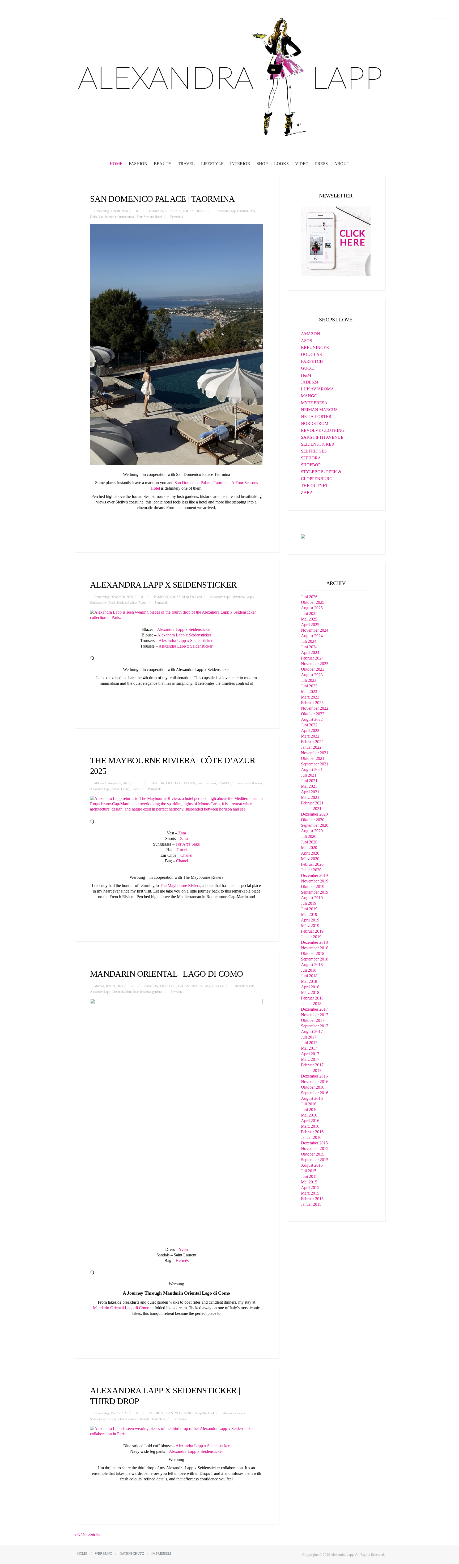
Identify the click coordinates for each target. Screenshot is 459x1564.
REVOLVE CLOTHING (323, 430)
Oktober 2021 (312, 758)
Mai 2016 (309, 1115)
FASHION (138, 163)
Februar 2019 (312, 931)
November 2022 (314, 708)
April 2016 (310, 1120)
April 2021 (310, 792)
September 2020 (314, 825)
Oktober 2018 (312, 953)
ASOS (306, 340)
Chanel (135, 789)
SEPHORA (311, 458)
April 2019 (310, 920)
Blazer (142, 603)
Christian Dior (246, 211)
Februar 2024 (312, 658)
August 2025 (312, 608)
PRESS (321, 163)
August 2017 (312, 1031)
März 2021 (310, 797)
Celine (125, 789)
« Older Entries (87, 1534)
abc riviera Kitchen (250, 783)
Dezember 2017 (314, 1009)
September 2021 (314, 764)
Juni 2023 (309, 686)
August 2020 (312, 831)
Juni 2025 (309, 613)
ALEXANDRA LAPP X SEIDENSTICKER (163, 584)
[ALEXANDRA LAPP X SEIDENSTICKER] (176, 615)
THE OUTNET (314, 485)
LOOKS (281, 163)
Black (112, 603)
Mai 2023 (309, 691)
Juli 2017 (308, 1037)
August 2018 (312, 964)
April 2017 (310, 1054)
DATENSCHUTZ (132, 1554)
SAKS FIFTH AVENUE (322, 437)
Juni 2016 (309, 1109)
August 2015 (312, 1165)
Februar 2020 (312, 864)
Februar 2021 (312, 803)
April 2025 (310, 624)
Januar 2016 (311, 1137)
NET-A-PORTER (316, 416)
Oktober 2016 (312, 1087)
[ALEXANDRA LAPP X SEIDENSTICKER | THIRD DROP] (176, 1431)
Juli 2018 (308, 970)
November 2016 (314, 1081)
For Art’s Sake (188, 844)
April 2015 (310, 1187)
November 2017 (314, 1014)
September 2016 (314, 1093)
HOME (116, 163)
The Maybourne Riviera (180, 885)
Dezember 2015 (314, 1143)
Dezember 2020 (314, 814)
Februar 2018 (312, 998)
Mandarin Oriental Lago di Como (121, 1308)
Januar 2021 (311, 808)
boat (136, 992)
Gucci (182, 849)
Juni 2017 (309, 1042)
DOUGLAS (311, 354)
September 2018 (314, 959)
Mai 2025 (309, 619)
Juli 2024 (308, 641)
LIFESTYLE (212, 163)
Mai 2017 (309, 1048)
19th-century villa (243, 986)
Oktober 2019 (312, 886)
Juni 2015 (309, 1176)
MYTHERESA (314, 402)
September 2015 (314, 1159)
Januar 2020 (311, 870)
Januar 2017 (311, 1070)
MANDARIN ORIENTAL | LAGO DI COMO (166, 974)
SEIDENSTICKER (317, 444)
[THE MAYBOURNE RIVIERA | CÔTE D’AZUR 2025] (176, 804)
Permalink (176, 217)
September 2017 (314, 1026)
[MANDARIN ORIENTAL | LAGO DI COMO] (176, 1119)
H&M (306, 375)
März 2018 (310, 992)
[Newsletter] (336, 241)
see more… (176, 520)
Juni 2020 (309, 842)
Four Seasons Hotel (149, 217)
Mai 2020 (309, 847)
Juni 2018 (309, 975)
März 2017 (310, 1059)
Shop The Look (192, 597)
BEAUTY (163, 163)
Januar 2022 (311, 747)
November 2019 (314, 881)
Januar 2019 (311, 936)
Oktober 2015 (312, 1154)
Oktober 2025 (312, 602)
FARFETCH (312, 361)
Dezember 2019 (314, 875)
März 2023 (310, 697)
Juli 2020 (308, 836)
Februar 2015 (312, 1198)
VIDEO (302, 163)
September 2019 (314, 892)
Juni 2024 (309, 647)
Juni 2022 (309, 725)
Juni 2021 (309, 780)
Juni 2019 (309, 909)
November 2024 (314, 630)
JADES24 (309, 382)
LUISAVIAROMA (317, 389)
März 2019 (310, 925)
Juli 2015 (308, 1171)
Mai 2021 (309, 786)
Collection (158, 1419)
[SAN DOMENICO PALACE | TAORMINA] (176, 344)
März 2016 (310, 1126)
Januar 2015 (311, 1204)
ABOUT (341, 163)
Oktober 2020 (312, 819)
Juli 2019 (308, 903)
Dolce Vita (96, 217)
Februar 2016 (312, 1132)
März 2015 (310, 1193)
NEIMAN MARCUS (319, 409)
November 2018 (314, 948)
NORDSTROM (314, 423)
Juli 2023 (308, 680)
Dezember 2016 (314, 1076)
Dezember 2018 (314, 942)
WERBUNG (103, 1554)
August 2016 (312, 1098)
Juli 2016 (308, 1104)
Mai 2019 (309, 914)
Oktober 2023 (312, 669)
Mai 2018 (309, 981)
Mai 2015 (309, 1182)
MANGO (309, 396)
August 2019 (312, 897)
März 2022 (310, 736)
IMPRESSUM (161, 1554)
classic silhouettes (139, 1419)
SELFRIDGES (314, 451)
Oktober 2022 (312, 714)
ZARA (307, 492)
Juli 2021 (308, 775)
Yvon (183, 1249)
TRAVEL (186, 163)
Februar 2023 (312, 702)
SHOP (262, 163)
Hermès (182, 1260)
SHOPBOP (311, 465)
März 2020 (310, 858)
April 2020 (310, 853)
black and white (127, 603)
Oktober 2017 (312, 1020)
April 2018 (310, 987)
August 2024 (312, 636)
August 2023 (312, 675)
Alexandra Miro (122, 992)
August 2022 (312, 719)
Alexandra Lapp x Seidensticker (184, 629)
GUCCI (307, 368)
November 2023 (314, 663)
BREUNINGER (315, 347)
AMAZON (310, 333)
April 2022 (310, 730)
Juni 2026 (309, 596)
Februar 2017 (312, 1065)
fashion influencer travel (120, 217)
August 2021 (312, 769)
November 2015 (314, 1148)
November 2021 (314, 753)
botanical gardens (151, 992)
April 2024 (310, 652)
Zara (182, 833)
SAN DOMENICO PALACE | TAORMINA (162, 199)
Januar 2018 (311, 1003)
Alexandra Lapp (225, 211)
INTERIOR (240, 163)
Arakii (116, 789)
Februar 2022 (312, 741)
